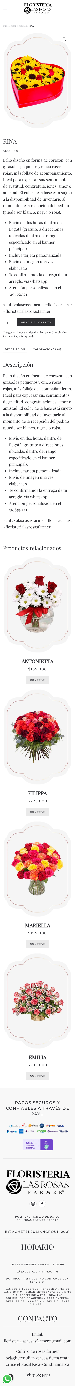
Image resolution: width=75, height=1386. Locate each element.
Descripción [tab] (15, 349)
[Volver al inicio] (38, 8)
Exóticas (8, 336)
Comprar (37, 680)
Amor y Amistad (19, 25)
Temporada (27, 336)
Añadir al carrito (36, 322)
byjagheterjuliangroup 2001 (37, 1232)
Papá (17, 336)
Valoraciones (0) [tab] (47, 349)
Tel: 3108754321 (37, 1374)
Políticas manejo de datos (37, 1216)
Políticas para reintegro (38, 1220)
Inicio (6, 25)
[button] (5, 8)
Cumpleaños (59, 332)
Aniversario (44, 332)
